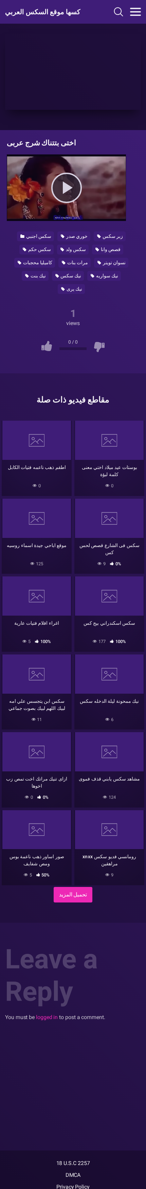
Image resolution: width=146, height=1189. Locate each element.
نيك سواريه (106, 275)
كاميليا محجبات (37, 262)
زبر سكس (112, 236)
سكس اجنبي (38, 236)
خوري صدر (76, 236)
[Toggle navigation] (135, 12)
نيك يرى (74, 289)
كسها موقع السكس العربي (42, 12)
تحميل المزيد (73, 894)
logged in (47, 1017)
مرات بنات (77, 262)
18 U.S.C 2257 (73, 1163)
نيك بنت (38, 275)
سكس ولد (75, 249)
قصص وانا (110, 249)
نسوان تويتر (114, 262)
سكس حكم (39, 249)
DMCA (73, 1175)
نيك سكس (70, 275)
